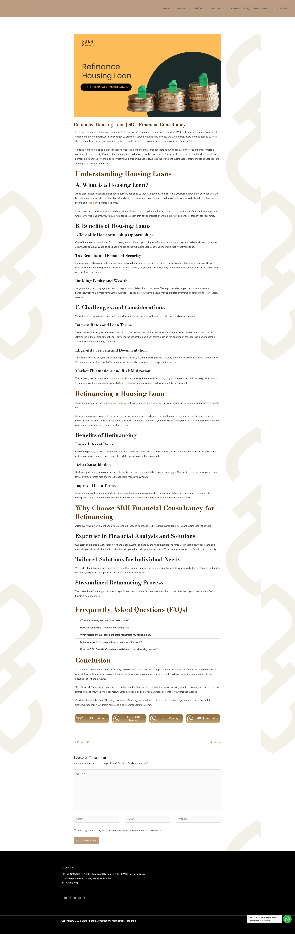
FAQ (246, 8)
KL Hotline (97, 718)
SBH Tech (199, 8)
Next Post (214, 742)
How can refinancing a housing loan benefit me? (105, 627)
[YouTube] (74, 898)
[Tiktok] (84, 898)
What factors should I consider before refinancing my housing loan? (115, 635)
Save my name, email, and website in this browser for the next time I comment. (120, 830)
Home (166, 8)
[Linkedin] (65, 898)
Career (235, 8)
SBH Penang (170, 718)
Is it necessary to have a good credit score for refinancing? (111, 642)
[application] (186, 8)
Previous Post (83, 742)
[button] (147, 620)
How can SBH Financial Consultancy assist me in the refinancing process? (119, 649)
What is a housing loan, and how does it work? (105, 620)
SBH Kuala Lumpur (133, 718)
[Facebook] (70, 898)
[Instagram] (79, 898)
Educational (216, 8)
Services (180, 8)
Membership (261, 8)
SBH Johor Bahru (207, 718)
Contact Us (280, 8)
